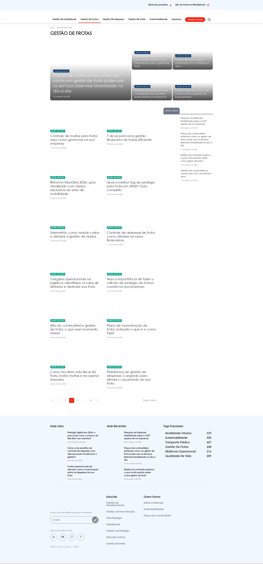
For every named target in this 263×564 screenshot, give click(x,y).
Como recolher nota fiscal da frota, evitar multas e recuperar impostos (74, 376)
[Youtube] (62, 537)
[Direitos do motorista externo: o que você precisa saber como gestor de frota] (170, 159)
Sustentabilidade (153, 509)
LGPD (76, 547)
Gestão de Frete (115, 544)
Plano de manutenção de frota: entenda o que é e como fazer (131, 329)
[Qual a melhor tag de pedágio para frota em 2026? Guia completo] (131, 166)
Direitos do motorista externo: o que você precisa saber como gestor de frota (196, 158)
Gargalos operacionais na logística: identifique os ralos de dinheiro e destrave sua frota (74, 283)
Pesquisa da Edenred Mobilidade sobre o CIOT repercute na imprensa (194, 121)
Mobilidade (113, 524)
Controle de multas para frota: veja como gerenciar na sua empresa (74, 140)
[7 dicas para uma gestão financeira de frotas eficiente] (131, 120)
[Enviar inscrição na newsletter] (95, 520)
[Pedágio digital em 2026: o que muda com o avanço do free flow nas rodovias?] (57, 436)
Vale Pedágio (114, 518)
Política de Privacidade (60, 547)
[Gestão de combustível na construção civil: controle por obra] (193, 54)
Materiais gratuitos (158, 4)
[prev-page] (52, 400)
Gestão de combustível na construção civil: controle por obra (196, 174)
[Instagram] (71, 537)
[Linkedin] (53, 537)
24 (91, 400)
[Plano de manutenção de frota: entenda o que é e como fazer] (131, 309)
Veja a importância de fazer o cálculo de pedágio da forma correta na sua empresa (130, 283)
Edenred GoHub (115, 537)
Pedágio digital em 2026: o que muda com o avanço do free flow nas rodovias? (82, 436)
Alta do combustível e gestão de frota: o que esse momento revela (74, 329)
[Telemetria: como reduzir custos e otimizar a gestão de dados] (75, 216)
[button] (209, 19)
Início (52, 27)
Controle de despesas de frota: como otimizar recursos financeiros (131, 236)
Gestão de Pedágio (117, 531)
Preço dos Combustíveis (157, 516)
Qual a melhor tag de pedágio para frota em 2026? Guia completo (131, 186)
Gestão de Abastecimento (115, 504)
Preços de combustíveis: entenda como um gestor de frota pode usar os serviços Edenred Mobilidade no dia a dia (196, 140)
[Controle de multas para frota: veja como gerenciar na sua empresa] (75, 120)
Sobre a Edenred (153, 503)
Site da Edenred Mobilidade (190, 4)
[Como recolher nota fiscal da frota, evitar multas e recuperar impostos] (75, 356)
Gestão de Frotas (61, 71)
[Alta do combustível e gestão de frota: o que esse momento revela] (75, 309)
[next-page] (97, 400)
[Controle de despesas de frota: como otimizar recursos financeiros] (131, 216)
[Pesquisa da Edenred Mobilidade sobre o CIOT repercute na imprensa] (170, 122)
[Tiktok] (80, 537)
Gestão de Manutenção (120, 512)
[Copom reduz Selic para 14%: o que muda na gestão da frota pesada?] (193, 85)
